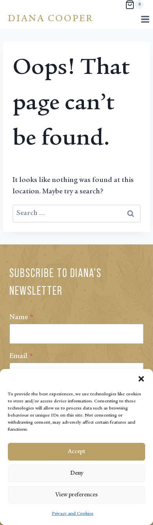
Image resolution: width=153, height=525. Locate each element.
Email (21, 356)
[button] (141, 379)
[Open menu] (145, 19)
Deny (76, 473)
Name (21, 317)
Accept (76, 452)
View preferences (76, 495)
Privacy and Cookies (72, 513)
